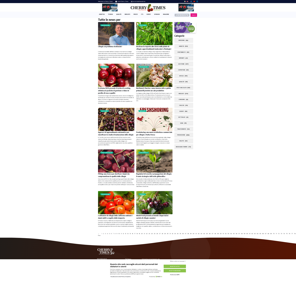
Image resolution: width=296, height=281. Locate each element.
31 (170, 233)
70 (274, 233)
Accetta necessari (175, 270)
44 (204, 233)
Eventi (181, 111)
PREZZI (136, 14)
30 (167, 233)
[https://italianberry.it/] (185, 27)
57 (239, 233)
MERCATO (127, 14)
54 (231, 233)
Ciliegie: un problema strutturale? (110, 46)
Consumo (182, 99)
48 (215, 233)
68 (268, 233)
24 (152, 233)
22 (146, 233)
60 (247, 233)
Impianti (181, 58)
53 (228, 233)
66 (263, 233)
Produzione (105, 25)
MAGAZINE (166, 14)
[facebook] (190, 1)
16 (132, 233)
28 (162, 233)
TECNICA (110, 14)
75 (287, 233)
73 (281, 233)
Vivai (181, 123)
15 (130, 233)
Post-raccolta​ (107, 152)
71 (276, 233)
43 (201, 233)
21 (144, 233)
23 (149, 233)
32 (172, 233)
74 (284, 233)
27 (160, 233)
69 (271, 233)
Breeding (182, 40)
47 (212, 233)
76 (289, 233)
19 (139, 233)
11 (121, 233)
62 (252, 233)
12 (123, 233)
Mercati (142, 111)
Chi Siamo (128, 259)
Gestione (143, 25)
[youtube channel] (193, 1)
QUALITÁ (118, 14)
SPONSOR (157, 14)
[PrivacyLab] (158, 276)
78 (295, 233)
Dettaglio (181, 117)
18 (137, 233)
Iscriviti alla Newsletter (139, 1)
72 (279, 233)
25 (154, 233)
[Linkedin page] (196, 1)
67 (265, 233)
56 (236, 233)
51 (223, 233)
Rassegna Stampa (181, 146)
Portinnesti (144, 152)
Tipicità (181, 105)
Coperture (181, 70)
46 (210, 233)
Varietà (142, 194)
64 (257, 233)
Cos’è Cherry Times (122, 1)
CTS (142, 14)
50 (221, 233)
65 (260, 233)
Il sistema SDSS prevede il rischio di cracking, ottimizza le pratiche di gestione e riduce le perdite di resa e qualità (114, 90)
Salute (181, 141)
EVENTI (149, 14)
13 (125, 233)
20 (142, 233)
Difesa (181, 75)
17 (134, 233)
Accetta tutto (175, 266)
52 (225, 233)
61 (249, 233)
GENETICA (102, 14)
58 (242, 233)
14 (127, 233)
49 (218, 233)
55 (234, 233)
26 (157, 233)
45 (207, 233)
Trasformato (181, 129)
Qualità (181, 81)
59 (244, 233)
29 (165, 233)
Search (194, 15)
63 (255, 233)
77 (292, 233)
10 (119, 233)
